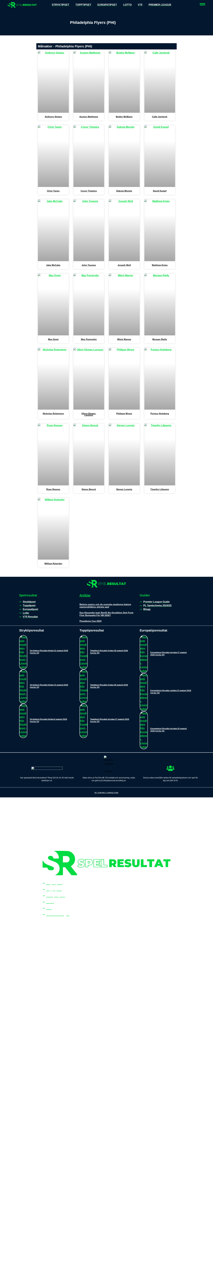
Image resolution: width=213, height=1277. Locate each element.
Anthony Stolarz (53, 116)
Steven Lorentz (124, 489)
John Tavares (89, 265)
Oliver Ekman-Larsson (88, 414)
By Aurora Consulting (107, 792)
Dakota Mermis (124, 191)
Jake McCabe (53, 265)
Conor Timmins (89, 191)
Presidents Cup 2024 (91, 621)
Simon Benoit (89, 489)
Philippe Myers (124, 413)
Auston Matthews (88, 116)
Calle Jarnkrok (159, 116)
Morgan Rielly (159, 339)
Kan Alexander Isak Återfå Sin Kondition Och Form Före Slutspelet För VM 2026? (106, 614)
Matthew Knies (160, 265)
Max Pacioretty (89, 339)
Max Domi (53, 339)
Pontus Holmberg (159, 413)
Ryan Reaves (53, 489)
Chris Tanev (53, 191)
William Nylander (53, 563)
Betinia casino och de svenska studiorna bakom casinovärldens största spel (105, 605)
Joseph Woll (124, 265)
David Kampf (160, 191)
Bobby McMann (124, 116)
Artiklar (85, 595)
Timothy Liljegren (159, 489)
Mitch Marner (124, 339)
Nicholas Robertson (53, 413)
